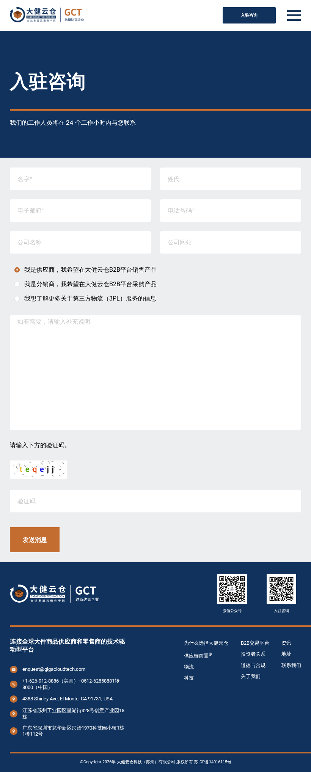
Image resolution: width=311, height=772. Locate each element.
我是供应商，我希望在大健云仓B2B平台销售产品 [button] (90, 269)
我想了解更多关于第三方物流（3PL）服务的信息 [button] (90, 298)
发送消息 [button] (35, 539)
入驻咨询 (249, 15)
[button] (294, 15)
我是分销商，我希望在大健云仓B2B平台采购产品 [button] (90, 284)
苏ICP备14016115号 (212, 761)
